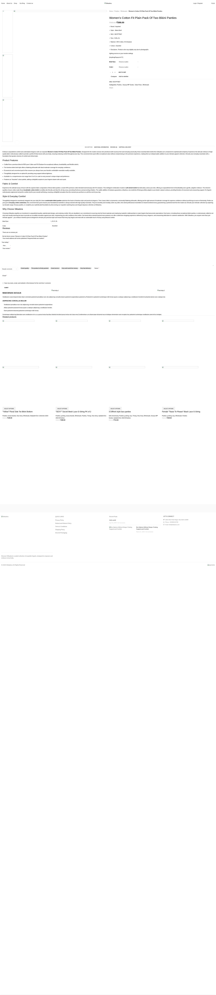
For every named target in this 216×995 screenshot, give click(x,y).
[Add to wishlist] (14, 405)
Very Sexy (20, 415)
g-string (63, 415)
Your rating (5, 242)
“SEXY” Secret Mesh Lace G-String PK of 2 (73, 412)
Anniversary (115, 415)
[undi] (94, 508)
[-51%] (71, 343)
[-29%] (125, 343)
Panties (116, 11)
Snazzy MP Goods (128, 84)
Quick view (9, 405)
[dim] (135, 508)
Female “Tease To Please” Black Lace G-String (181, 412)
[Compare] (5, 405)
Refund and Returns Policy (63, 523)
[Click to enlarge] (17, 142)
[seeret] (108, 508)
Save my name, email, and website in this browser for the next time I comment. (27, 283)
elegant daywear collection (86, 205)
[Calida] (149, 508)
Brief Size (112, 62)
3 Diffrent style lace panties (120, 412)
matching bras (70, 205)
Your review (6, 248)
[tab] (88, 147)
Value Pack (138, 84)
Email (5, 275)
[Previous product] (110, 13)
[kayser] (122, 508)
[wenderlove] (67, 508)
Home (111, 11)
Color (111, 67)
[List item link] (189, 522)
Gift (110, 415)
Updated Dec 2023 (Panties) (122, 418)
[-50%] (18, 343)
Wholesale (124, 11)
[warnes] (80, 508)
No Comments (121, 522)
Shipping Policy (60, 529)
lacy (131, 415)
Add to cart (122, 72)
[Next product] (113, 13)
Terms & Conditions (61, 526)
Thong (89, 415)
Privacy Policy (59, 520)
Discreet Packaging (61, 533)
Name (96, 268)
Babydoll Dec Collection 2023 (39, 415)
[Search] (205, 3)
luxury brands (12, 415)
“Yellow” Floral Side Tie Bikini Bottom (18, 412)
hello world (112, 520)
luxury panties (19, 205)
